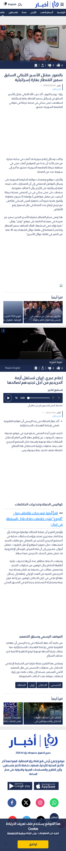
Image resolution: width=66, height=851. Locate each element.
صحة (24, 12)
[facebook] (12, 802)
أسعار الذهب (46, 12)
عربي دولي (56, 88)
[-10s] (53, 398)
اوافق (33, 844)
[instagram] (40, 802)
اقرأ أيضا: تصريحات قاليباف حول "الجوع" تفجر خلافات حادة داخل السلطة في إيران (34, 518)
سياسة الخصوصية (16, 833)
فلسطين (13, 12)
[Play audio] (8, 398)
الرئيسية (61, 12)
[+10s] (59, 398)
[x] (26, 802)
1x (16, 397)
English (12, 4)
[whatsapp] (54, 802)
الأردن (33, 12)
